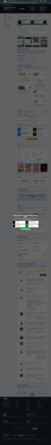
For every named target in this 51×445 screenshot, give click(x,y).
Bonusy (15, 2)
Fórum (25, 2)
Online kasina (9, 2)
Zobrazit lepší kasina (26, 229)
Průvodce (18, 2)
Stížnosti (22, 2)
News (35, 2)
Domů (5, 2)
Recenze (29, 2)
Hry (12, 2)
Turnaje (32, 2)
